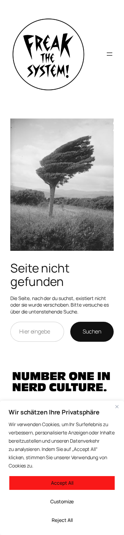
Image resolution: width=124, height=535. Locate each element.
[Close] (117, 406)
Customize (62, 501)
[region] (62, 468)
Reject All (62, 520)
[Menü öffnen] (109, 54)
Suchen (92, 331)
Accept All (62, 483)
